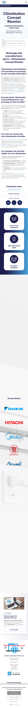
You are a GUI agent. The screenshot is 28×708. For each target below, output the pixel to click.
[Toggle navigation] (26, 2)
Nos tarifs (15, 88)
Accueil (2, 39)
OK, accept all (14, 692)
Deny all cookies (14, 697)
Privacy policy (14, 704)
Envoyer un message (14, 193)
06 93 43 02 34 (6, 6)
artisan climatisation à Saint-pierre (12, 139)
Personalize (14, 701)
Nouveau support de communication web (10, 617)
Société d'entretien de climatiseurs (15, 83)
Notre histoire (8, 81)
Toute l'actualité (14, 629)
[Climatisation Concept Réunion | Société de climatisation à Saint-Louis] (4, 2)
